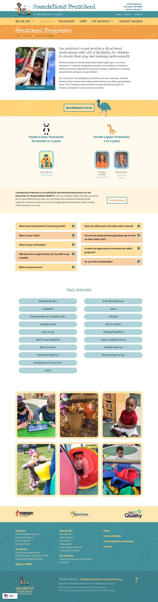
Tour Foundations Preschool (118, 541)
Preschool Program (24, 537)
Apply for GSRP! (23, 564)
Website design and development (75, 587)
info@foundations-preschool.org (101, 579)
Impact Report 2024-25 (70, 547)
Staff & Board (117, 200)
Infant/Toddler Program (27, 534)
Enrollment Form (79, 108)
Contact (138, 14)
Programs (47, 21)
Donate (127, 14)
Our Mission (65, 534)
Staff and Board (67, 537)
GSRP (83, 21)
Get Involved (100, 21)
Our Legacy (65, 540)
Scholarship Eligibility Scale (28, 558)
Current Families (131, 21)
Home (118, 14)
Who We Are (22, 21)
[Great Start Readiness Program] (79, 514)
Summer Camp (22, 543)
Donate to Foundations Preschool (75, 559)
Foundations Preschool (64, 7)
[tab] (46, 226)
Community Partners (69, 550)
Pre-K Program (22, 540)
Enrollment (66, 21)
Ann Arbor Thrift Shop (104, 590)
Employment (65, 543)
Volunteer (64, 562)
